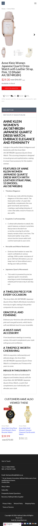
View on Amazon (11, 88)
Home (3, 9)
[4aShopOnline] (3, 3)
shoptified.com (22, 520)
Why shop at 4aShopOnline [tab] (14, 115)
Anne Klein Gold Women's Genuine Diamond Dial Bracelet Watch (27, 431)
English (9, 524)
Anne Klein (5, 426)
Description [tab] (8, 110)
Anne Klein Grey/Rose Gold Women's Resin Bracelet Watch (9, 430)
